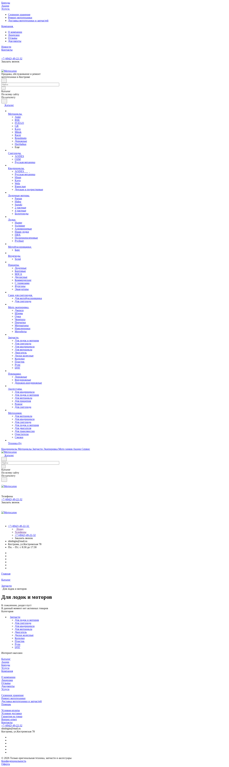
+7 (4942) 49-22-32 (11, 58)
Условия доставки (11, 713)
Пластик (19, 641)
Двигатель (21, 632)
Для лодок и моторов (27, 620)
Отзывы (12, 38)
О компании (15, 32)
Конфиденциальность (13, 761)
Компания (7, 671)
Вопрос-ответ (9, 719)
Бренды (5, 665)
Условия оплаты (10, 710)
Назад (19, 529)
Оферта (5, 764)
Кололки (20, 638)
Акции (5, 662)
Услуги (5, 668)
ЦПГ (17, 647)
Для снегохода (23, 623)
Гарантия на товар (11, 716)
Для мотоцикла (23, 629)
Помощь (6, 704)
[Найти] (4, 101)
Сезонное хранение (19, 14)
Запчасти (15, 617)
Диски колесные (24, 635)
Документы (14, 41)
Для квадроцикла (25, 626)
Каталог (6, 659)
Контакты (7, 722)
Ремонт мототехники (20, 17)
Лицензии (14, 35)
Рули (17, 644)
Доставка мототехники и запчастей (28, 20)
